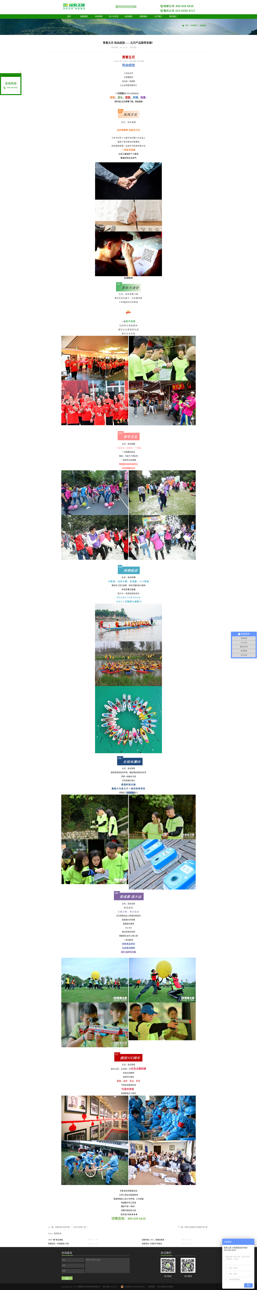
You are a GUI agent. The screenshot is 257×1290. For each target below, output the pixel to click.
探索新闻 (194, 25)
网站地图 (151, 1287)
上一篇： (68, 1227)
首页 (69, 16)
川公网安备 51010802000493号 (134, 1287)
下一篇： (193, 1227)
